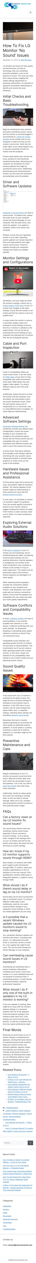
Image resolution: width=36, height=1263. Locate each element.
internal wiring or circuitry (12, 495)
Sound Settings (15, 1117)
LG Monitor (7, 1114)
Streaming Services (10, 1219)
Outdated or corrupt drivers (13, 213)
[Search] (30, 1143)
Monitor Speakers (19, 1114)
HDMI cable (9, 377)
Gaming (6, 1209)
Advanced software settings (14, 426)
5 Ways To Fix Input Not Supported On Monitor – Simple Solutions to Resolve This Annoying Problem (17, 1187)
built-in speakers (13, 550)
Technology (7, 1223)
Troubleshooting (11, 1108)
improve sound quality (20, 715)
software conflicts (17, 619)
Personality (7, 1216)
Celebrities (7, 1206)
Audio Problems (11, 1111)
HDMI (5, 1213)
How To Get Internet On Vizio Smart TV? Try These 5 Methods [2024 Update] (17, 1179)
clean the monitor (9, 786)
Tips (4, 1226)
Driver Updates (24, 1111)
